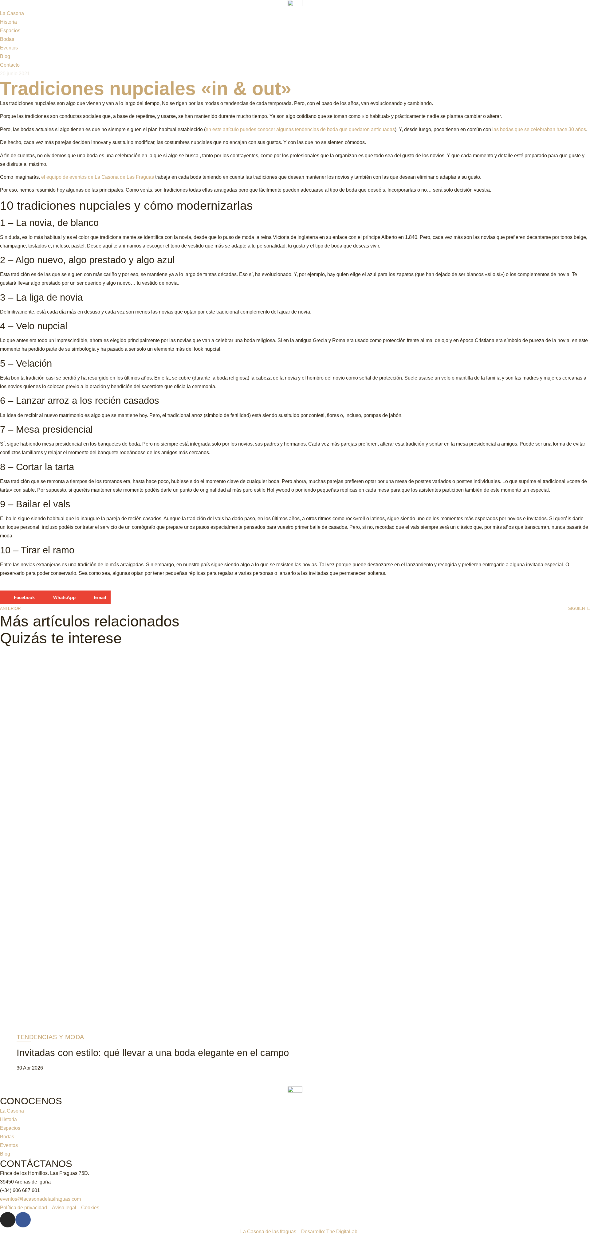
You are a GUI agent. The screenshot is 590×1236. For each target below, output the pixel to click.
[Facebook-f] (23, 1219)
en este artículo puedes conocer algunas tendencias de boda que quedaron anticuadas (300, 129)
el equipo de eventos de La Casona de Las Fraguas (97, 177)
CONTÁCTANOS (36, 1163)
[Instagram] (7, 1219)
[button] (19, 597)
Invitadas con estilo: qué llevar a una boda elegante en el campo (153, 1052)
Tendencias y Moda (50, 1037)
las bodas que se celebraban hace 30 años (539, 129)
